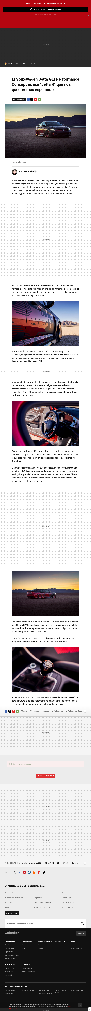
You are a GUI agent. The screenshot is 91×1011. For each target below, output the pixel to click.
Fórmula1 (9, 893)
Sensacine (41, 945)
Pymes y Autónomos (28, 972)
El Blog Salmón (27, 968)
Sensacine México (44, 990)
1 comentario (19, 99)
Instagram (29, 872)
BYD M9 (65, 863)
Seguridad (38, 898)
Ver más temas (12, 913)
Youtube (24, 872)
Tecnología (66, 898)
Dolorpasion (10, 902)
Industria (45, 711)
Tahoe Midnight (68, 902)
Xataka (7, 945)
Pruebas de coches (69, 893)
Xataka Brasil (9, 994)
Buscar (82, 924)
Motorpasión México (77, 990)
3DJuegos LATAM (28, 990)
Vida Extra (25, 948)
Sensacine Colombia (45, 994)
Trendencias (9, 968)
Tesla (17, 63)
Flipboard (35, 99)
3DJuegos (25, 945)
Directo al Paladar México (60, 991)
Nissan (9, 63)
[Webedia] (12, 932)
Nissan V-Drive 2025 (52, 863)
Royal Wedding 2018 (42, 907)
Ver (47, 776)
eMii (7, 907)
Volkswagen (35, 711)
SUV (24, 63)
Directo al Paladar (60, 945)
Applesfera (9, 952)
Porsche (32, 63)
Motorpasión (75, 945)
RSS (34, 872)
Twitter (31, 99)
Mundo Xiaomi (10, 959)
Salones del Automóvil (14, 898)
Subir (79, 933)
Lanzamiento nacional (42, 902)
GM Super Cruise (68, 907)
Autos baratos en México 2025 (31, 863)
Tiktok (44, 872)
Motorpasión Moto (77, 948)
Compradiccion (10, 975)
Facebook (28, 99)
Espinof (40, 948)
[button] (28, 171)
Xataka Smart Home (12, 955)
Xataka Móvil (9, 948)
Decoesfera (9, 972)
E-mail (39, 99)
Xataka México (10, 990)
